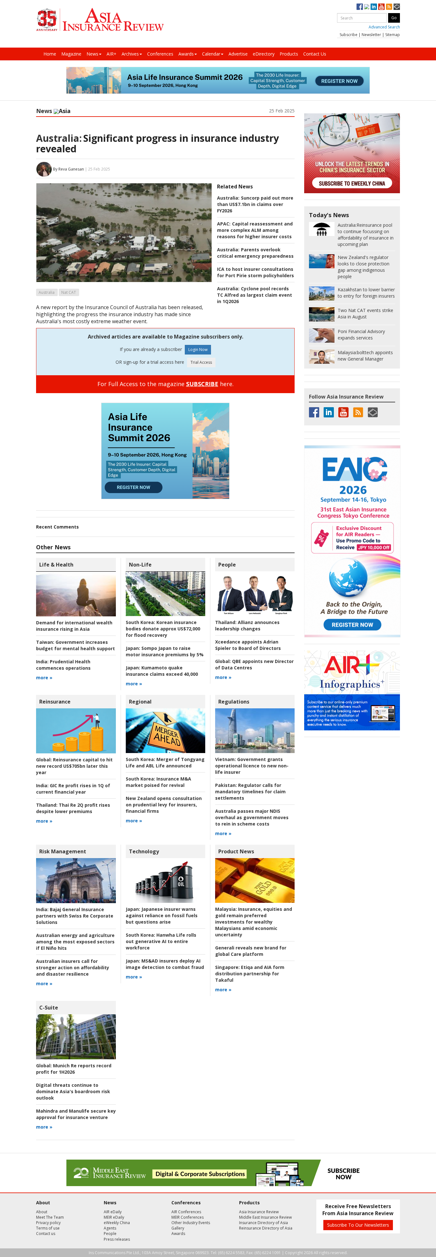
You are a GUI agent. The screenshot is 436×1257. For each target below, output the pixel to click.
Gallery (177, 1228)
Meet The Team (50, 1217)
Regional (140, 701)
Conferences (160, 54)
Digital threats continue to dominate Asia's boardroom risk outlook (73, 1091)
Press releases (117, 1239)
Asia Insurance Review (259, 1212)
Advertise (238, 54)
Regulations (233, 701)
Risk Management (62, 851)
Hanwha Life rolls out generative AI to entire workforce (161, 941)
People (227, 564)
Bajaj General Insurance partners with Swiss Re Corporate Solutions (74, 915)
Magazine (71, 54)
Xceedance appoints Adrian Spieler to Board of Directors (248, 645)
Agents (110, 1228)
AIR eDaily (113, 1212)
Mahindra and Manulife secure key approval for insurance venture (76, 1114)
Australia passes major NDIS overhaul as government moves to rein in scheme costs (252, 817)
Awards (186, 54)
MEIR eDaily (114, 1217)
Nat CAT (68, 292)
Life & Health (56, 564)
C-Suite (48, 1007)
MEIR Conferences (187, 1217)
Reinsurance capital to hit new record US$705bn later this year (74, 766)
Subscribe (348, 34)
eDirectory (263, 54)
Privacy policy (48, 1222)
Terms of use (48, 1228)
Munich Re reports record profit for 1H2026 (73, 1069)
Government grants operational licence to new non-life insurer (252, 765)
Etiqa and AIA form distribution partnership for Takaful (249, 973)
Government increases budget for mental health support (75, 645)
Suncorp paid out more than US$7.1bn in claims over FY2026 (255, 204)
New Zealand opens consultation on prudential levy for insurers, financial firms (164, 804)
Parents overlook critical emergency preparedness (255, 253)
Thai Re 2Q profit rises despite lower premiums (73, 808)
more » (44, 677)
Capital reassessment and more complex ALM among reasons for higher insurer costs (255, 230)
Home (49, 54)
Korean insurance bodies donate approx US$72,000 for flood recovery (163, 628)
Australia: (59, 138)
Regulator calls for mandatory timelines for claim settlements (250, 791)
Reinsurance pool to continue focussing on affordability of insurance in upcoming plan (366, 234)
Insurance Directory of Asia (263, 1222)
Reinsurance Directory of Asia (265, 1228)
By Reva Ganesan (68, 168)
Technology (144, 851)
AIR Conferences (186, 1212)
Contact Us (314, 54)
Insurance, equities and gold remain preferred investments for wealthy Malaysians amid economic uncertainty (253, 922)
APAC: (223, 224)
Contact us (45, 1233)
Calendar (211, 54)
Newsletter (371, 34)
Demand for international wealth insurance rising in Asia (74, 626)
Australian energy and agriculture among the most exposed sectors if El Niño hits (75, 941)
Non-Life (140, 564)
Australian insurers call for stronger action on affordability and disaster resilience (72, 967)
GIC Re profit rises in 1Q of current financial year (73, 788)
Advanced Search (384, 27)
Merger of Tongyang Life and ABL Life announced (165, 762)
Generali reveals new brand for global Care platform (250, 951)
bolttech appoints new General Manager (365, 355)
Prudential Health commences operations (63, 665)
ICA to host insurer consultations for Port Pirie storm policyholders (255, 272)
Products (289, 54)
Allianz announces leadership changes (247, 625)
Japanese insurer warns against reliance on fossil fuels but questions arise (162, 915)
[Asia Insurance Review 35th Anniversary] (100, 19)
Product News (236, 851)
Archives (130, 54)
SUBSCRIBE (202, 384)
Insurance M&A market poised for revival (158, 782)
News (92, 54)
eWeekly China (117, 1222)
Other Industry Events (190, 1222)
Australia (47, 292)
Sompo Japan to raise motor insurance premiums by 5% (165, 651)
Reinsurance (55, 701)
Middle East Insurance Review (265, 1217)
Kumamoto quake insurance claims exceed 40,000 (162, 671)
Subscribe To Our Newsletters (358, 1225)
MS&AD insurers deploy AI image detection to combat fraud (165, 964)
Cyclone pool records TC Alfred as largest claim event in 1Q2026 (254, 295)
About (41, 1212)
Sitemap (392, 34)
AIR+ (112, 54)
